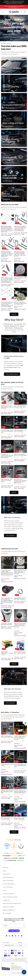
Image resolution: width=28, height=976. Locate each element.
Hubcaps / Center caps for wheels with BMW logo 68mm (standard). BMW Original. (20, 791)
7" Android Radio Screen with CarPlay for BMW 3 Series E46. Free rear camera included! (20, 738)
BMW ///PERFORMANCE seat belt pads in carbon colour (20, 406)
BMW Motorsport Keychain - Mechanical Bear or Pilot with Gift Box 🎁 (7, 407)
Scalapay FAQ (6, 900)
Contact (5, 890)
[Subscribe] (23, 925)
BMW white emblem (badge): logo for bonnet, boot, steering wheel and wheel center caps (20, 572)
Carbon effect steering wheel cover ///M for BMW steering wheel (7, 431)
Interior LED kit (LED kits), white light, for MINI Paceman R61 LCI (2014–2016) (20, 303)
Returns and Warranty (8, 880)
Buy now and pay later (8, 893)
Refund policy (17, 962)
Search (4, 870)
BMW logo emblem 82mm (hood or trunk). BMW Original (20, 455)
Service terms (8, 964)
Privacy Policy (24, 962)
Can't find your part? (8, 887)
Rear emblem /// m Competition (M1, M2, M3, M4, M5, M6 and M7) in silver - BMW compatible (7, 456)
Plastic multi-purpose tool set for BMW (7, 765)
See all (14, 314)
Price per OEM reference (9, 883)
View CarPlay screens (12, 374)
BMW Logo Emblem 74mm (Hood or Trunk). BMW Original (6, 480)
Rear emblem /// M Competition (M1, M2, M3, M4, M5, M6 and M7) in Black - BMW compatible (20, 481)
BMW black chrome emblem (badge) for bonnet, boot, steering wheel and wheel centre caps (20, 625)
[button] (2, 11)
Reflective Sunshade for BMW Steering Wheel (20, 278)
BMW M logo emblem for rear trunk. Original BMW (20, 431)
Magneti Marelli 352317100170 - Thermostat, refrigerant (7, 653)
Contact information (15, 967)
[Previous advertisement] (2, 6)
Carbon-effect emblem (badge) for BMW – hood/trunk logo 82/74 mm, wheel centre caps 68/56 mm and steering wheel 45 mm (7, 572)
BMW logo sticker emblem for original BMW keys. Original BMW (7, 791)
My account (6, 867)
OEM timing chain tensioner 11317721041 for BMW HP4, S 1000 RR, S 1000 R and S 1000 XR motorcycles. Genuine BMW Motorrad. (20, 228)
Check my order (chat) (8, 877)
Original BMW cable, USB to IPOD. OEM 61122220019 (20, 599)
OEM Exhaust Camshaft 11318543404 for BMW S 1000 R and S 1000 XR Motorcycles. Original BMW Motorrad (20, 254)
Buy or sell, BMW (7, 913)
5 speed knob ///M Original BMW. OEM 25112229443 (6, 624)
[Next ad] (25, 6)
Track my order (6, 874)
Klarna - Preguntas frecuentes (10, 897)
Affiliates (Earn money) (8, 906)
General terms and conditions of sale (12, 903)
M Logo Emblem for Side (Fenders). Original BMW (19, 818)
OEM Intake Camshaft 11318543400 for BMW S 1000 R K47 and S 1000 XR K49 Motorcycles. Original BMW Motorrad (7, 254)
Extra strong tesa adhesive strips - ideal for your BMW (20, 652)
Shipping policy (15, 964)
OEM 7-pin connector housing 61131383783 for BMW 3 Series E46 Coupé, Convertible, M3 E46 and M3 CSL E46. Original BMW (7, 304)
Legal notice (22, 964)
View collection (10, 535)
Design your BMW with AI (9, 910)
